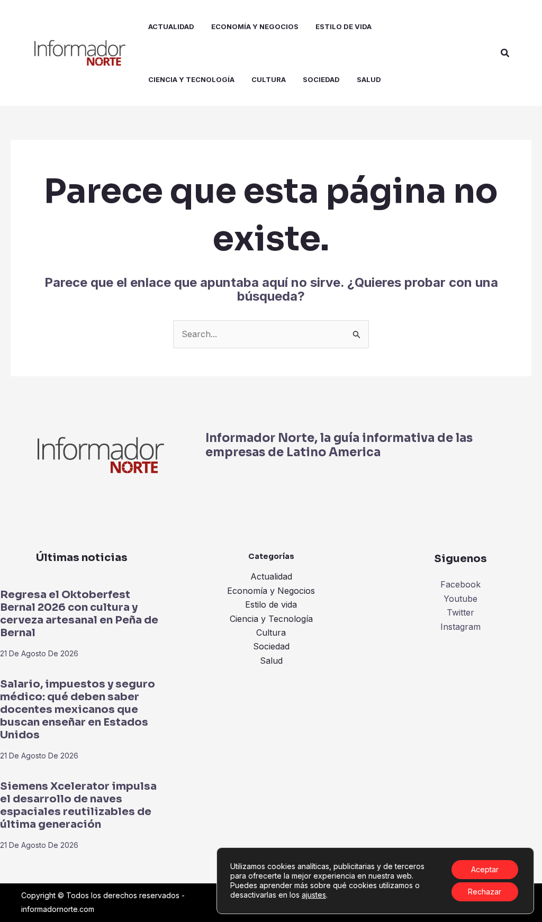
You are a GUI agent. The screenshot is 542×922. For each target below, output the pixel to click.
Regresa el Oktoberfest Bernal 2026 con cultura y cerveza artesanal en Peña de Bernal (79, 613)
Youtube (460, 598)
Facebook (460, 584)
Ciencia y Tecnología (271, 618)
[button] (505, 53)
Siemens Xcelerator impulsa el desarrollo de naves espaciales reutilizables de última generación (78, 805)
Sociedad (271, 646)
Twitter (460, 612)
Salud (271, 660)
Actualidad (271, 576)
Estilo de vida (271, 604)
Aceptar (485, 869)
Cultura (271, 632)
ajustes (314, 894)
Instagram (460, 626)
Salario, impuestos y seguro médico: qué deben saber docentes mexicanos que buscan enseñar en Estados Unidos (77, 709)
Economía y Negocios (271, 590)
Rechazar (484, 891)
